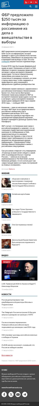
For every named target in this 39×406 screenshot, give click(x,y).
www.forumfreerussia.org (12, 387)
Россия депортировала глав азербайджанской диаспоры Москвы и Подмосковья (17, 302)
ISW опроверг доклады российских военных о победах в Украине (19, 336)
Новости (11, 361)
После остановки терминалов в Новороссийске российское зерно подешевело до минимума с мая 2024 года (18, 324)
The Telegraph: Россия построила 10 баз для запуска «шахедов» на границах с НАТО (19, 313)
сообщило (6, 61)
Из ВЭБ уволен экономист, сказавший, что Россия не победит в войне (18, 346)
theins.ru (12, 169)
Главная (4, 361)
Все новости (7, 355)
